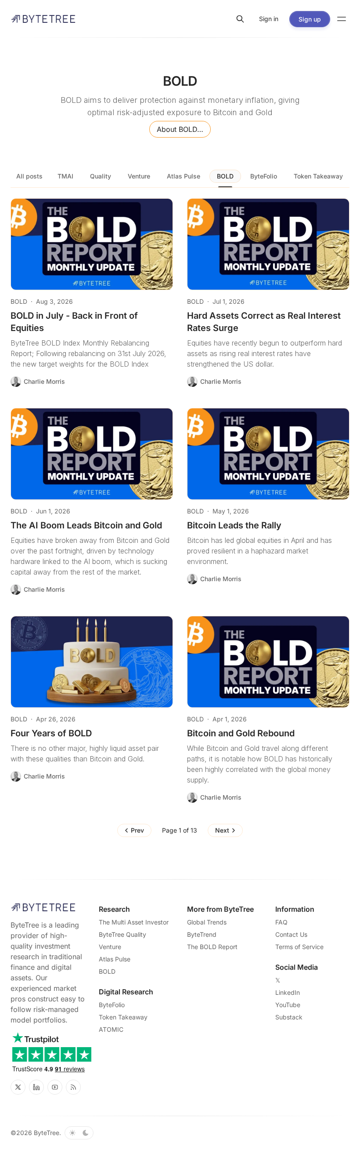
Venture (139, 176)
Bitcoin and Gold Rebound (241, 733)
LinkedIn (287, 992)
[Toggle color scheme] (79, 1132)
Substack (288, 1017)
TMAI (65, 176)
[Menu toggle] (341, 19)
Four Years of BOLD (51, 733)
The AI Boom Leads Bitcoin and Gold (86, 525)
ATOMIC (111, 1029)
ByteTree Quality (122, 934)
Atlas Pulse (183, 176)
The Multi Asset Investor (134, 922)
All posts (29, 176)
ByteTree (46, 1132)
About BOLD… (180, 129)
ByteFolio (263, 176)
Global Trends (207, 922)
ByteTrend (201, 934)
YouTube (287, 1004)
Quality (100, 176)
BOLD (225, 176)
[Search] (240, 19)
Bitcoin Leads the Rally (234, 525)
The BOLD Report (212, 946)
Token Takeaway (318, 176)
